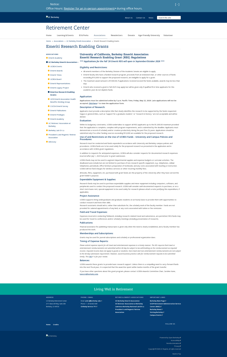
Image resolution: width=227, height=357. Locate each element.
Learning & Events (65, 35)
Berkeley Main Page (158, 301)
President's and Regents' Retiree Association (62, 136)
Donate (131, 35)
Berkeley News (156, 309)
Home (49, 35)
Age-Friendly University (149, 35)
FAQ (91, 256)
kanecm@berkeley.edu (89, 274)
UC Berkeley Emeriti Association (78, 41)
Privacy (177, 346)
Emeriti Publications (58, 110)
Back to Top (177, 354)
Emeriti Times (56, 75)
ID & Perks (84, 35)
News (151, 17)
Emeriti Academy (55, 58)
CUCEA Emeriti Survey (59, 106)
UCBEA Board (55, 79)
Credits (56, 325)
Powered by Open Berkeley (170, 338)
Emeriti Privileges (57, 115)
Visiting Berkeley (157, 312)
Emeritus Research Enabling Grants (62, 93)
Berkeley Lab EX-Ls (56, 130)
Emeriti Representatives (60, 83)
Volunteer (168, 35)
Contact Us (140, 17)
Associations (100, 35)
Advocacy (52, 142)
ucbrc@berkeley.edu (93, 301)
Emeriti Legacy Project (59, 87)
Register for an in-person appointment (90, 8)
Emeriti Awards (56, 70)
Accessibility (176, 340)
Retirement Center (68, 27)
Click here (93, 103)
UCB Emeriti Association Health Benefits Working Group (63, 100)
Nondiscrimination (173, 343)
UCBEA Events (56, 66)
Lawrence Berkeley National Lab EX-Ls (129, 307)
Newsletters (117, 35)
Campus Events (156, 315)
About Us (129, 17)
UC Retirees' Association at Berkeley (59, 124)
